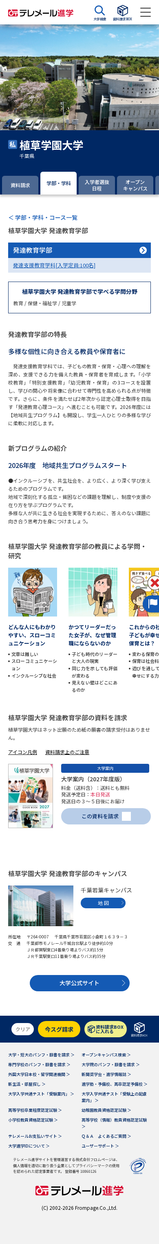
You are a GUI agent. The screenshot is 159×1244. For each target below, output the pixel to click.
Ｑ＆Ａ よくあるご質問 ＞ (106, 1136)
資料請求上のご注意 (67, 751)
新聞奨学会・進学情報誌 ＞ (106, 1074)
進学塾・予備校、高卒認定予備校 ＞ (115, 1084)
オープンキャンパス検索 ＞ (106, 1055)
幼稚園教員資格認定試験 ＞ (106, 1110)
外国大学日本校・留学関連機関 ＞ (39, 1074)
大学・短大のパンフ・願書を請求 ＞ (41, 1055)
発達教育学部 (32, 250)
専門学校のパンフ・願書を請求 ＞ (39, 1064)
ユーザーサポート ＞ (100, 1146)
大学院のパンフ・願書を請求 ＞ (111, 1064)
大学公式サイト (79, 983)
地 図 (103, 902)
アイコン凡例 (22, 751)
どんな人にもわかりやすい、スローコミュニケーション (32, 635)
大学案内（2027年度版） (93, 779)
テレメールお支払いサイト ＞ (35, 1136)
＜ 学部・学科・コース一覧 (42, 217)
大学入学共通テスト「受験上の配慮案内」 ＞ (114, 1097)
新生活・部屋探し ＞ (27, 1084)
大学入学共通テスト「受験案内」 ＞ (41, 1094)
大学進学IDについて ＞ (29, 1146)
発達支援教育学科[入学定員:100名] (54, 265)
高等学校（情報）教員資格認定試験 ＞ (114, 1123)
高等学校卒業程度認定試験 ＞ (35, 1110)
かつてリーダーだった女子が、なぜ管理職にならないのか (92, 635)
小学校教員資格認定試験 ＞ (33, 1120)
